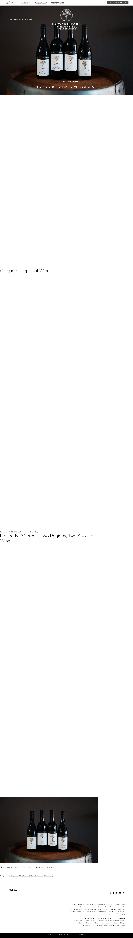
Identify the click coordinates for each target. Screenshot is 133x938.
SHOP (10, 19)
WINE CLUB (19, 19)
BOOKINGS (29, 19)
